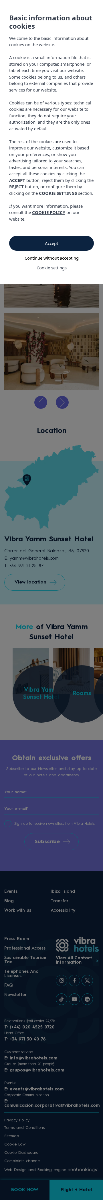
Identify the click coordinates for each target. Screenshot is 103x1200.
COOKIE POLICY (48, 212)
